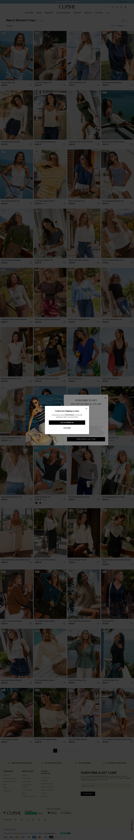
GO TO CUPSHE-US (67, 423)
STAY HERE (67, 428)
